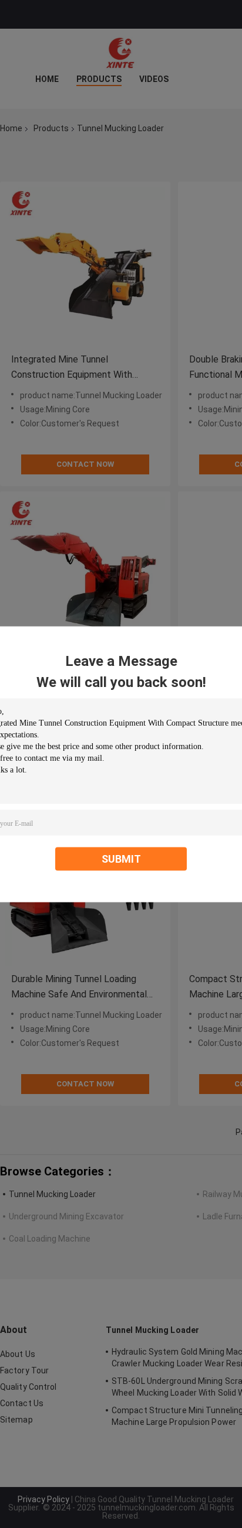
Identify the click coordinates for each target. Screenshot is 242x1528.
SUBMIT (121, 858)
